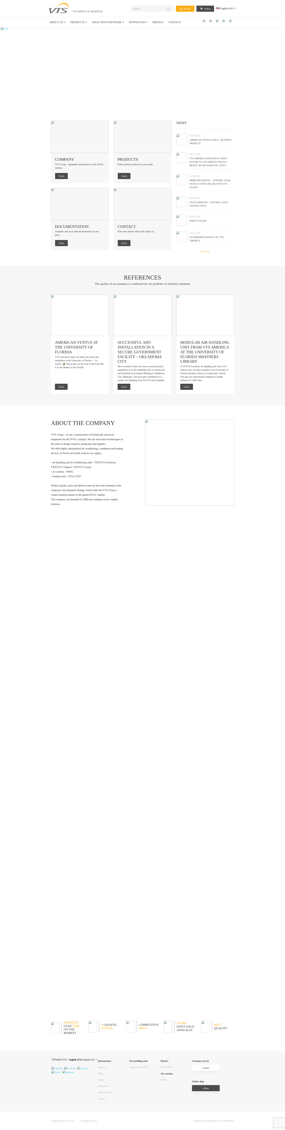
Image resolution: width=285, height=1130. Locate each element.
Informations (104, 1061)
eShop (207, 8)
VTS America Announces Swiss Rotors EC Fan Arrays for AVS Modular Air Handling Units (208, 162)
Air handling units (138, 1061)
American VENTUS (138, 1067)
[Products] (142, 136)
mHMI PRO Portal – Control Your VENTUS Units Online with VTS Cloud (210, 184)
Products (77, 22)
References (103, 1086)
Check (61, 176)
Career (101, 1080)
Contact (174, 22)
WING (164, 1080)
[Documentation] (80, 204)
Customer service (200, 1061)
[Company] (80, 136)
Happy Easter (198, 221)
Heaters (164, 1061)
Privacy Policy (105, 1092)
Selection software (107, 22)
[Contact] (142, 204)
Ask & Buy (185, 8)
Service (157, 22)
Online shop (198, 1081)
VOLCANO (166, 1067)
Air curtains (167, 1074)
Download (137, 22)
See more (205, 251)
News (100, 1073)
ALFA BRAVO (227, 1121)
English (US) (227, 8)
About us (56, 22)
